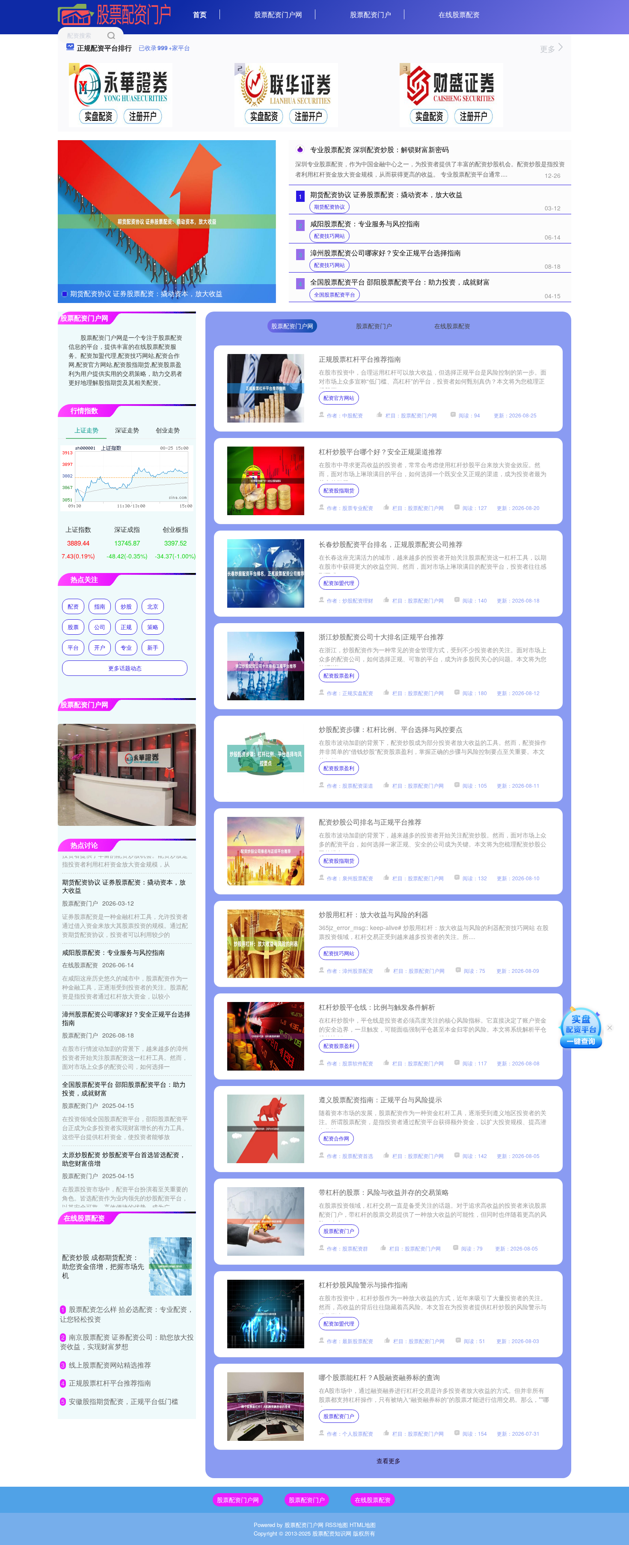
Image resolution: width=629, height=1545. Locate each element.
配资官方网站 (338, 397)
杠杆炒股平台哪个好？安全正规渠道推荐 (380, 451)
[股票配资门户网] (114, 13)
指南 (99, 606)
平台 (73, 647)
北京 (152, 606)
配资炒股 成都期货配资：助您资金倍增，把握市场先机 (103, 1266)
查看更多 (389, 1460)
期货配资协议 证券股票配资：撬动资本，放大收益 (146, 293)
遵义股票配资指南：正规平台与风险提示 (380, 1099)
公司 (99, 627)
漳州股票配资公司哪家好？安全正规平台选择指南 (385, 253)
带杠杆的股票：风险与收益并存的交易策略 (384, 1192)
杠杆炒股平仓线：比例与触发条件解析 (377, 1007)
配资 (73, 606)
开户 (99, 647)
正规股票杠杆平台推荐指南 (360, 359)
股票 (73, 627)
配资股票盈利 (338, 675)
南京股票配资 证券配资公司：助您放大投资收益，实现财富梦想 (127, 1341)
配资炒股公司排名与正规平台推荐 (370, 822)
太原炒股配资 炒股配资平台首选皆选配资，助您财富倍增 (124, 1139)
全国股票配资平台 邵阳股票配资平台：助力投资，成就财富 (400, 282)
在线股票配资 (459, 14)
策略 (152, 627)
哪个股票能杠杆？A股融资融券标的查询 (379, 1377)
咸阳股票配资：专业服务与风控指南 (365, 223)
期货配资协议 (329, 206)
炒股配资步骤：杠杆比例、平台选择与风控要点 (391, 729)
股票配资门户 (370, 14)
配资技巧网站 (329, 235)
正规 (126, 627)
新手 (152, 647)
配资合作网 (336, 1138)
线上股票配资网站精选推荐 (110, 1365)
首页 (200, 14)
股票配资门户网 (278, 14)
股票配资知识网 (331, 1533)
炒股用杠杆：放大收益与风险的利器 (373, 914)
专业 (126, 647)
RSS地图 (336, 1525)
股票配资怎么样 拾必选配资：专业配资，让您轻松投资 (127, 1313)
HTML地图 (363, 1525)
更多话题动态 (125, 668)
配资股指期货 (338, 490)
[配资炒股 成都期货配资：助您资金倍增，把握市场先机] (170, 1266)
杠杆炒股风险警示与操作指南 (363, 1285)
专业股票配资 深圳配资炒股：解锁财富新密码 (379, 149)
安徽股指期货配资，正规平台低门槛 (123, 1401)
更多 (549, 48)
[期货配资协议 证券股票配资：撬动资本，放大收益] (167, 220)
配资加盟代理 (338, 582)
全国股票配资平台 (334, 294)
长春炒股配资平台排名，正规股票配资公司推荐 (391, 544)
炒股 (126, 606)
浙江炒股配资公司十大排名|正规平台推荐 (381, 637)
